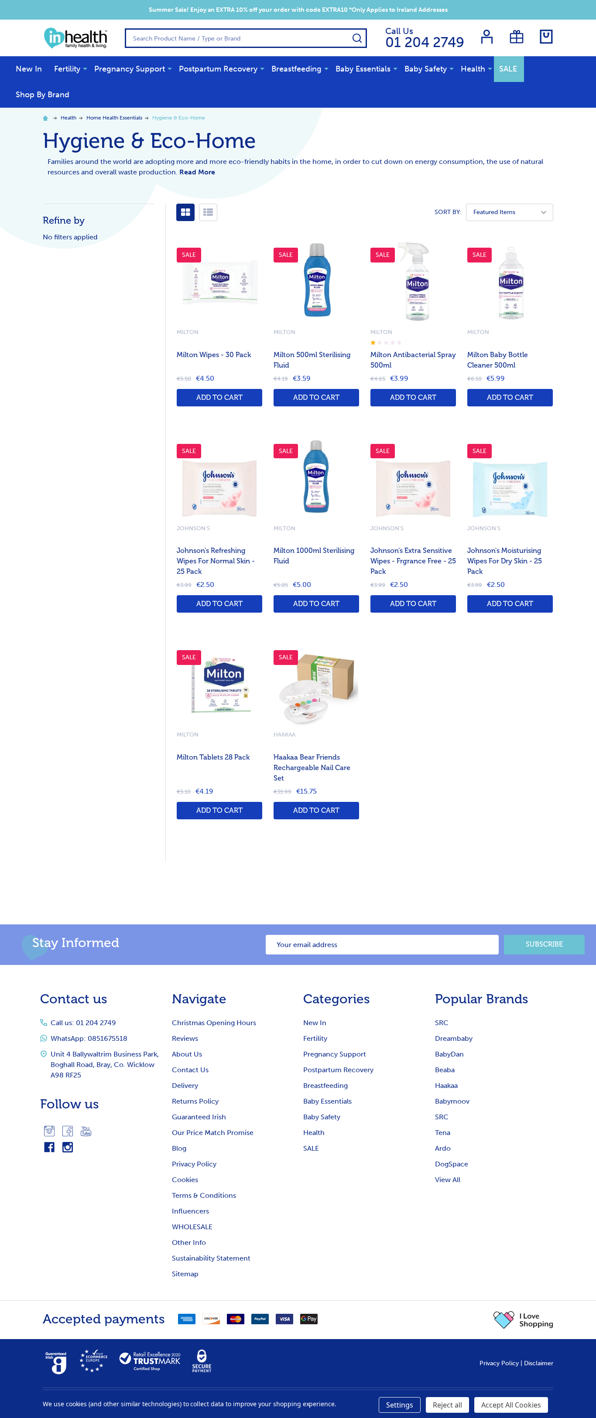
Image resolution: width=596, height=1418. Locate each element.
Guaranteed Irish (199, 1117)
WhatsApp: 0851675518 (89, 1038)
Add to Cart (219, 397)
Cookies (185, 1180)
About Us (187, 1054)
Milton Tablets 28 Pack (213, 757)
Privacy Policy (194, 1164)
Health (473, 69)
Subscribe (544, 944)
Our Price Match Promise (212, 1132)
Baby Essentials (363, 69)
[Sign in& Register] (487, 37)
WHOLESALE (192, 1227)
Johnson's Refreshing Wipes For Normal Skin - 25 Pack (216, 561)
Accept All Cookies (511, 1405)
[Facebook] (67, 1131)
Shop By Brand (42, 94)
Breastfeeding (296, 69)
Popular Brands (481, 999)
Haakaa (446, 1085)
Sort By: (448, 212)
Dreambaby (454, 1038)
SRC (442, 1023)
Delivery (185, 1085)
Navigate (199, 999)
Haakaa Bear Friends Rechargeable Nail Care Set (312, 767)
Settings (399, 1405)
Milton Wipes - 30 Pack (214, 355)
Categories (336, 999)
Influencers (190, 1211)
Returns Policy (195, 1101)
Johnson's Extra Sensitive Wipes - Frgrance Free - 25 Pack (413, 561)
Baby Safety (425, 69)
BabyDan (449, 1054)
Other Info (189, 1242)
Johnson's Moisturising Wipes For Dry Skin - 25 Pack (504, 561)
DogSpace (451, 1164)
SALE (508, 69)
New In (29, 69)
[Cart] (546, 37)
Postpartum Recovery (218, 69)
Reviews (185, 1038)
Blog (179, 1148)
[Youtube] (86, 1131)
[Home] (47, 118)
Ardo (443, 1148)
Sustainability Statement (211, 1258)
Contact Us (190, 1070)
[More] (85, 68)
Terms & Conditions (204, 1195)
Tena (442, 1132)
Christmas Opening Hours (214, 1023)
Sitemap (185, 1274)
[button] (523, 1320)
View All (447, 1180)
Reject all (447, 1405)
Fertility (67, 69)
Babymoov (452, 1101)
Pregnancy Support (129, 69)
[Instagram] (49, 1131)
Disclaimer (538, 1363)
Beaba (445, 1070)
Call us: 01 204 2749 (83, 1023)
